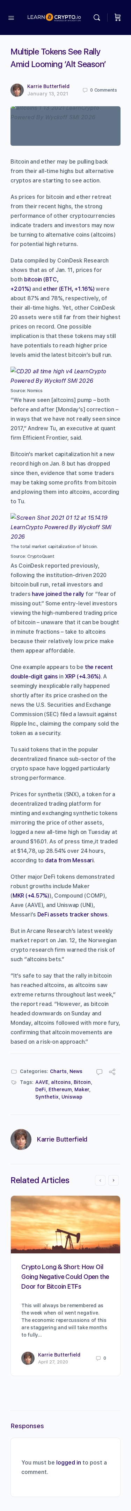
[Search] (98, 17)
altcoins (61, 1082)
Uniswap (71, 1097)
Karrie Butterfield (48, 86)
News (76, 1071)
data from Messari (69, 860)
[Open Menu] (11, 17)
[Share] (112, 1073)
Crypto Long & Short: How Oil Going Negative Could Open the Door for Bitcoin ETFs (65, 1276)
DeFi (40, 1089)
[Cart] (117, 17)
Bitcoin (82, 1082)
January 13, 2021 (47, 93)
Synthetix (47, 1097)
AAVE (41, 1082)
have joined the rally (58, 594)
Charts (58, 1071)
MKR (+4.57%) (31, 895)
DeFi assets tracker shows (72, 914)
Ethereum (60, 1089)
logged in (68, 1462)
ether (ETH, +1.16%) (68, 289)
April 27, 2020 (53, 1362)
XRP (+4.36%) (83, 676)
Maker (81, 1089)
